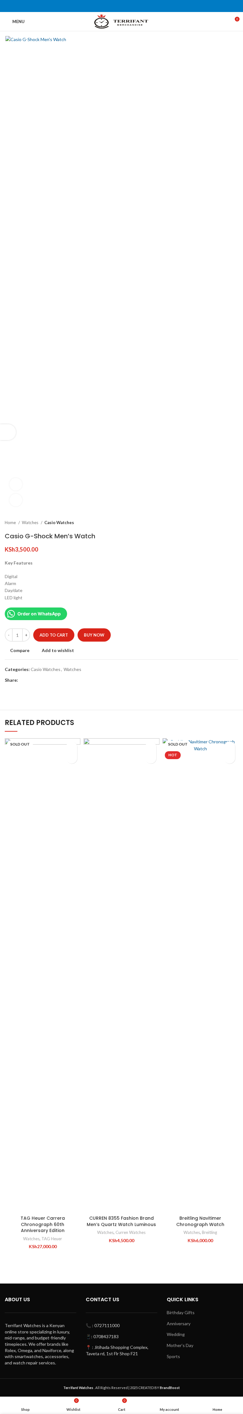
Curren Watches (130, 1232)
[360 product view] (15, 484)
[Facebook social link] (23, 680)
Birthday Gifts (181, 1312)
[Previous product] (222, 523)
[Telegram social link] (52, 680)
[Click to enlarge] (15, 500)
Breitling (209, 1232)
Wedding (176, 1334)
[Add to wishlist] (71, 746)
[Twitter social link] (30, 680)
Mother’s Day (180, 1345)
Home (11, 522)
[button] (150, 758)
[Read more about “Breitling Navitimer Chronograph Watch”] (229, 758)
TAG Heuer (51, 1238)
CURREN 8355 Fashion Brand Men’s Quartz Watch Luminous (121, 1221)
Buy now (94, 635)
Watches (30, 522)
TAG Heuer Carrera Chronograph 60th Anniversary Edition (43, 1224)
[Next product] (235, 523)
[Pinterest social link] (37, 680)
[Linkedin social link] (45, 680)
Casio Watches (59, 522)
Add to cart (54, 635)
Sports (173, 1356)
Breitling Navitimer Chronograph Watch (200, 1221)
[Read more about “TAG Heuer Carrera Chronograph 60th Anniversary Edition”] (71, 758)
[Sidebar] (8, 432)
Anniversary (178, 1323)
